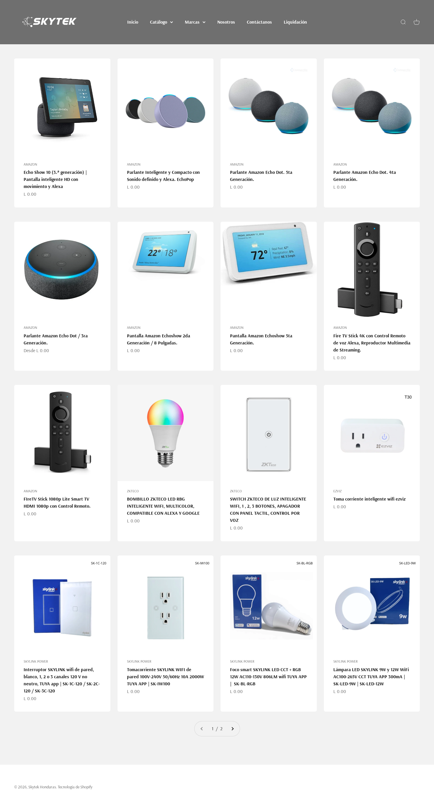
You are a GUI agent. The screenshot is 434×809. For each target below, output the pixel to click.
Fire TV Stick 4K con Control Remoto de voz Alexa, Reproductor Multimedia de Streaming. (371, 343)
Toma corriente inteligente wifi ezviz (369, 499)
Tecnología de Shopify (75, 787)
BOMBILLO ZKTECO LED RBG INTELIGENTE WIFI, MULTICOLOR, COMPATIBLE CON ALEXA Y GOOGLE (163, 506)
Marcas (192, 22)
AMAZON (30, 164)
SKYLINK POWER (36, 661)
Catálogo (158, 22)
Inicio (132, 22)
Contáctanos (259, 22)
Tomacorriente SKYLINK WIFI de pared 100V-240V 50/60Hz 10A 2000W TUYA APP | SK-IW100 (165, 676)
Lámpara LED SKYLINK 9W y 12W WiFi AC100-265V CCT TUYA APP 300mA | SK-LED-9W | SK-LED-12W (371, 676)
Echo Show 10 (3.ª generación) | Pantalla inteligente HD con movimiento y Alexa (55, 179)
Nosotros (226, 22)
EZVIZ (337, 491)
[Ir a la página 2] (232, 728)
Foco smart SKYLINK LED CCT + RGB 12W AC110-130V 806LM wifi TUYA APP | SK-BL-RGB (268, 676)
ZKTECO (133, 491)
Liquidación (295, 22)
